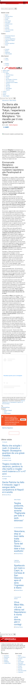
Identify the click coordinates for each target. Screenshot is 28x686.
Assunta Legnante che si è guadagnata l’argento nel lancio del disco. (13, 402)
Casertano (20, 672)
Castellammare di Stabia (12, 82)
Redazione (6, 657)
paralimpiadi (4, 407)
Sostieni (7, 63)
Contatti (7, 65)
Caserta (8, 90)
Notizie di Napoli (8, 410)
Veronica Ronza (7, 458)
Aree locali (5, 72)
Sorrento (8, 85)
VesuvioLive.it (5, 100)
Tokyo (8, 407)
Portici (7, 78)
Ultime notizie (6, 70)
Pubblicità (6, 661)
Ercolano (8, 76)
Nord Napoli (9, 88)
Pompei (8, 84)
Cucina (4, 93)
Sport (5, 412)
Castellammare (21, 664)
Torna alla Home (14, 433)
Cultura (4, 91)
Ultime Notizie (13, 100)
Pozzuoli (8, 87)
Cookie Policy (7, 663)
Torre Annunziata (10, 81)
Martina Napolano (13, 125)
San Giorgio (21, 661)
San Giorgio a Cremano (11, 79)
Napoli (7, 73)
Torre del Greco (9, 75)
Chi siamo (6, 655)
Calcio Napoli (6, 96)
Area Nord (20, 663)
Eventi (4, 94)
